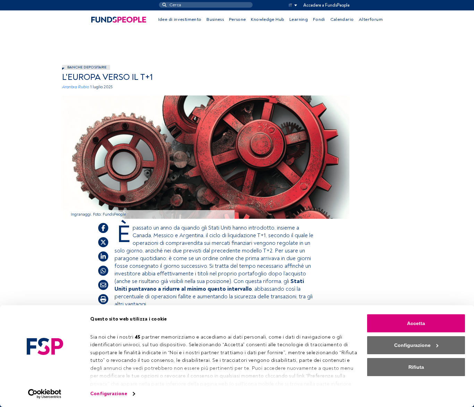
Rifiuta (416, 367)
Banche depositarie (87, 67)
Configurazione (108, 394)
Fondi (319, 19)
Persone (237, 19)
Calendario (342, 19)
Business (215, 19)
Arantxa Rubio (75, 87)
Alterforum (371, 19)
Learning (298, 19)
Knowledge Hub (267, 19)
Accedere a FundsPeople (326, 5)
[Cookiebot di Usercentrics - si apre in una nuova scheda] (45, 394)
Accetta (416, 323)
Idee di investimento (180, 19)
